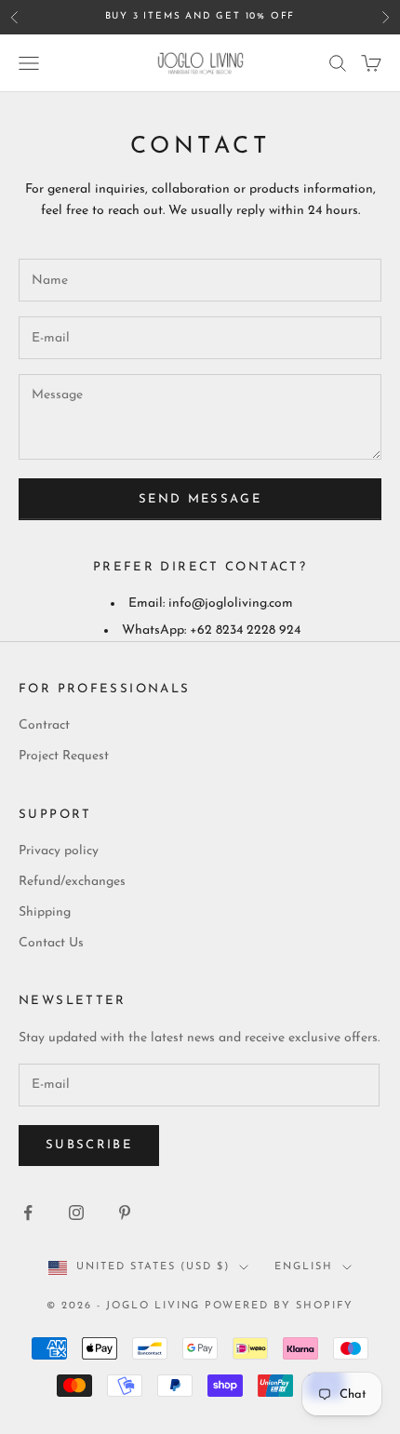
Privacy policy (59, 851)
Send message (200, 499)
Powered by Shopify (279, 1306)
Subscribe (89, 1145)
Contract (44, 725)
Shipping (45, 912)
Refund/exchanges (72, 882)
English (303, 1267)
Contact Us (51, 943)
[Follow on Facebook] (28, 1212)
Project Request (64, 756)
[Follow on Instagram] (76, 1212)
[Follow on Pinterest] (124, 1212)
